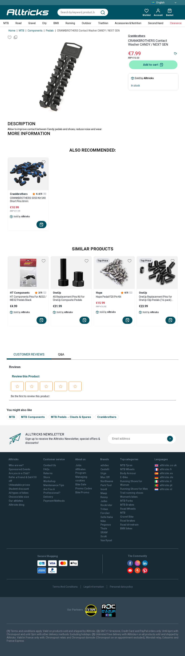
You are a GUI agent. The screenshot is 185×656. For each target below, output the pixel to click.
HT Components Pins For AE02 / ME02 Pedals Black (28, 298)
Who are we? (16, 465)
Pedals (50, 30)
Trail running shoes (131, 492)
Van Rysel (106, 540)
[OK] (170, 439)
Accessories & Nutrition (128, 23)
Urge (103, 473)
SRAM (103, 532)
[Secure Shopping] (57, 566)
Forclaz (105, 513)
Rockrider (106, 505)
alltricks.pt (166, 485)
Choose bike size (19, 496)
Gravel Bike (127, 516)
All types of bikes (19, 492)
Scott (103, 536)
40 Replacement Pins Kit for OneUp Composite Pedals (69, 298)
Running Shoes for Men (134, 488)
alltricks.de (166, 477)
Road (18, 23)
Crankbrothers (136, 35)
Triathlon (103, 23)
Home (11, 30)
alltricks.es (166, 473)
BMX (56, 23)
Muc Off (105, 477)
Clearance (176, 23)
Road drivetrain (129, 524)
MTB (6, 23)
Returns (48, 473)
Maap (103, 493)
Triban (104, 509)
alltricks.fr (166, 469)
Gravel (32, 23)
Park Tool (106, 485)
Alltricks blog (16, 504)
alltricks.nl (166, 489)
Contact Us (49, 465)
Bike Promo (82, 492)
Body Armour (128, 473)
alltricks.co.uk (168, 465)
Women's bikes (129, 496)
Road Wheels (128, 508)
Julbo (103, 501)
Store (46, 477)
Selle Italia (106, 517)
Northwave (106, 481)
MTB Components (33, 416)
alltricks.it (165, 481)
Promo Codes (83, 488)
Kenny (104, 497)
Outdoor (86, 23)
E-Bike (124, 477)
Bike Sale (80, 484)
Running (70, 23)
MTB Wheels (127, 469)
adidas (104, 465)
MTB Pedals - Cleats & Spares (71, 416)
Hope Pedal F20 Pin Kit (108, 296)
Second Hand (155, 23)
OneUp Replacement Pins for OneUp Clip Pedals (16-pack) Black (155, 298)
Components (35, 30)
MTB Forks (126, 500)
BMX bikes (126, 528)
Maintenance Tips (53, 485)
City (44, 23)
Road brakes (127, 520)
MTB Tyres (126, 465)
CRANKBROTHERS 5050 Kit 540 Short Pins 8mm (28, 199)
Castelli (104, 469)
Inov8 (103, 489)
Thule (103, 528)
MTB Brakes (127, 504)
